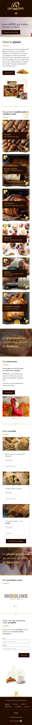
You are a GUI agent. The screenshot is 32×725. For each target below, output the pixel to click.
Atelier (23, 704)
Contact (27, 707)
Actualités (18, 707)
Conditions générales (16, 717)
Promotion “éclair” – (13, 522)
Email (4, 645)
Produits (15, 704)
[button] (16, 13)
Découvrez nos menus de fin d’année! (15, 455)
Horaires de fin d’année (13, 489)
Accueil (7, 704)
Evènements (8, 707)
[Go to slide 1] (13, 418)
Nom (4, 638)
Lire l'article (9, 460)
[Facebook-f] (15, 713)
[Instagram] (17, 713)
